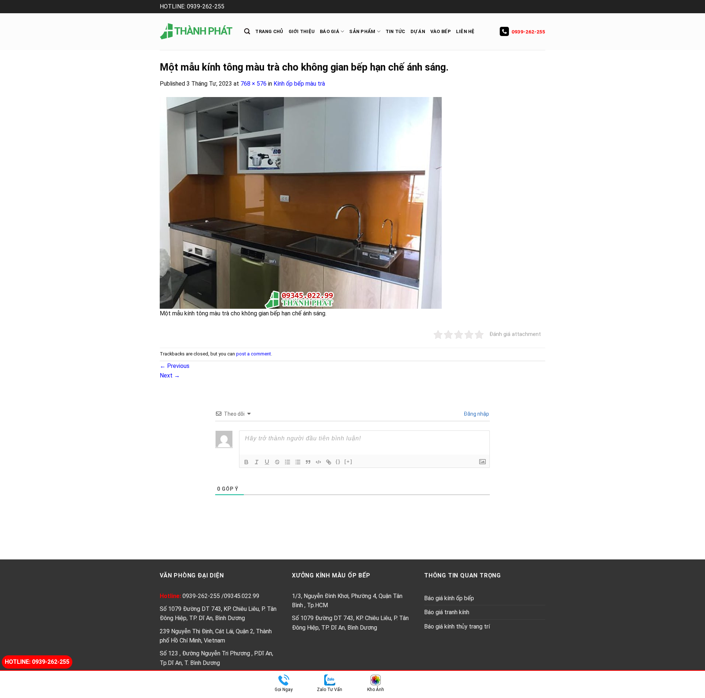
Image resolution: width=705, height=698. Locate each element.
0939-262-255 (528, 32)
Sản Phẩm (362, 31)
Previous (174, 365)
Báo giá (329, 31)
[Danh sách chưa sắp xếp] (298, 462)
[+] (348, 461)
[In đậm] (246, 462)
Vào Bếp (440, 31)
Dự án (418, 31)
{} (338, 461)
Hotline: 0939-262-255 (37, 661)
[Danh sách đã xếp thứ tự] (287, 462)
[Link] (328, 462)
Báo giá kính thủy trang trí (457, 626)
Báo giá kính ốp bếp (449, 598)
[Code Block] (318, 462)
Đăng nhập (476, 414)
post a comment (253, 354)
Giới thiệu (302, 31)
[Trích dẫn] (308, 462)
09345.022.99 (241, 596)
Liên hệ (465, 31)
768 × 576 (254, 83)
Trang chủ (269, 31)
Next (170, 375)
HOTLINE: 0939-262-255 (192, 6)
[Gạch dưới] (267, 462)
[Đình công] (277, 462)
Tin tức (395, 31)
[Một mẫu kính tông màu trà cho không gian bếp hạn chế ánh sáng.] (301, 202)
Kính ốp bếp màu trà (299, 83)
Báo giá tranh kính (446, 612)
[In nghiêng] (257, 462)
